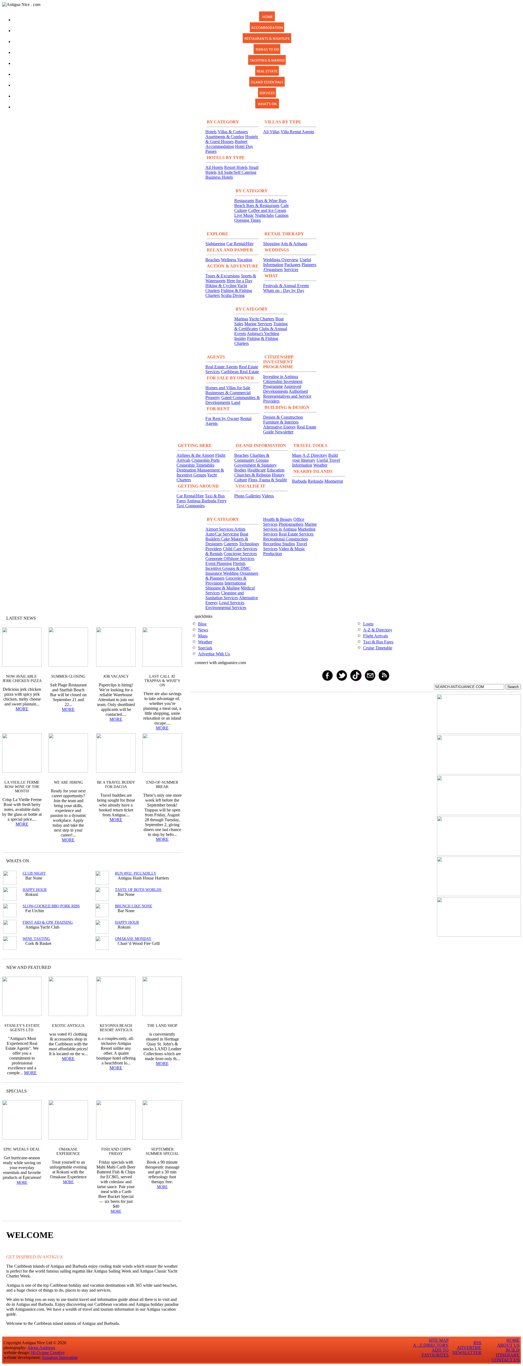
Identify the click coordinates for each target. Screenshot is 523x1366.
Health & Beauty (277, 519)
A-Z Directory (314, 455)
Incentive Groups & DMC (228, 568)
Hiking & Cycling (220, 285)
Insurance (214, 573)
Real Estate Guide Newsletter (289, 429)
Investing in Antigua (280, 376)
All (167, 1091)
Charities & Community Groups (251, 458)
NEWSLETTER (466, 1352)
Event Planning (218, 563)
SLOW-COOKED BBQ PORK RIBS (51, 906)
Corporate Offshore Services (229, 558)
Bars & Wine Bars (271, 200)
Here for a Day (240, 280)
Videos (268, 496)
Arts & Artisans (294, 243)
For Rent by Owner (222, 418)
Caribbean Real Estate (240, 371)
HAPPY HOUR (35, 890)
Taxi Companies (191, 505)
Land (235, 402)
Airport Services (219, 529)
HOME (512, 1340)
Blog (202, 624)
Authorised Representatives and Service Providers (287, 396)
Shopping (271, 243)
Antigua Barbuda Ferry (207, 500)
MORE (22, 709)
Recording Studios (279, 543)
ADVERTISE (469, 1347)
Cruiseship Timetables (195, 465)
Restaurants (244, 200)
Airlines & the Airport (195, 455)
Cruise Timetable (377, 648)
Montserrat (333, 481)
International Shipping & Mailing (225, 585)
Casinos (281, 215)
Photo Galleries (247, 496)
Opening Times (247, 220)
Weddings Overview (281, 259)
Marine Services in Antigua (290, 526)
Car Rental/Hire (240, 243)
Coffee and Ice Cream (267, 210)
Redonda (315, 481)
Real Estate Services (296, 534)
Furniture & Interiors (281, 422)
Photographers (291, 524)
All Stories (163, 618)
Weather (320, 465)
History (278, 475)
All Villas (271, 131)
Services (291, 269)
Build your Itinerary (315, 458)
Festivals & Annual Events (286, 285)
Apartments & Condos (224, 136)
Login (368, 624)
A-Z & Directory (377, 630)
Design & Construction (283, 417)
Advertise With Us (214, 654)
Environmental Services (225, 607)
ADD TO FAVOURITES (435, 1352)
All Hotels (214, 167)
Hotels (211, 131)
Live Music (244, 215)
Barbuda (299, 481)
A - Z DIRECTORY (431, 1345)
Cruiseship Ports (205, 460)
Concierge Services (240, 553)
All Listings (157, 861)
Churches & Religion (252, 475)
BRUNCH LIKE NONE (133, 906)
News (203, 630)
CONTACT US (505, 1360)
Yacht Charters (261, 319)
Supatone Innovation (60, 1357)
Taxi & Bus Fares (378, 642)
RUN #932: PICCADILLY (135, 873)
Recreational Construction (285, 539)
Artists (239, 529)
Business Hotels (219, 177)
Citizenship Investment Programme (282, 384)
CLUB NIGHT (34, 873)
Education (275, 470)
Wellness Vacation (236, 259)
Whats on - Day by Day (283, 290)
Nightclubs (264, 215)
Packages (292, 264)
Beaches (212, 259)
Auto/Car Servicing (222, 534)
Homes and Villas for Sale (227, 387)
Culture (240, 479)
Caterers (231, 543)
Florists (239, 563)
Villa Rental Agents (297, 131)
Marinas (241, 319)
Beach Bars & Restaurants (256, 205)
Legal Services (231, 602)
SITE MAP (439, 1340)
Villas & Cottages (233, 131)
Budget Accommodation (226, 144)
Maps (297, 455)
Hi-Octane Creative (48, 1352)
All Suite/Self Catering (236, 172)
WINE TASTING (36, 939)
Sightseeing (215, 243)
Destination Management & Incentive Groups (200, 472)
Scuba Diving (233, 295)
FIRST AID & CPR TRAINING (48, 922)
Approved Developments (282, 389)
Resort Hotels (236, 167)
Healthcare (256, 470)
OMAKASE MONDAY (133, 939)
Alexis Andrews (41, 1347)
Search (513, 687)
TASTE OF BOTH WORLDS (138, 890)
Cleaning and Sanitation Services (224, 595)
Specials (205, 648)
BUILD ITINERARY (507, 1352)
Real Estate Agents (221, 366)
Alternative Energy (279, 427)
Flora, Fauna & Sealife (267, 479)
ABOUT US (508, 1345)
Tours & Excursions (222, 275)
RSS (477, 1342)
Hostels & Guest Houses (231, 139)
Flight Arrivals (375, 636)
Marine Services (258, 323)
